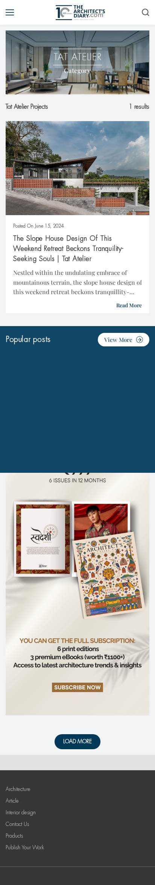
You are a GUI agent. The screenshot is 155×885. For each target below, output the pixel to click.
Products (14, 835)
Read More (129, 305)
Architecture (18, 789)
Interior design (21, 812)
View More (118, 339)
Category (77, 70)
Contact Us (17, 824)
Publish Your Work (25, 847)
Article (12, 800)
